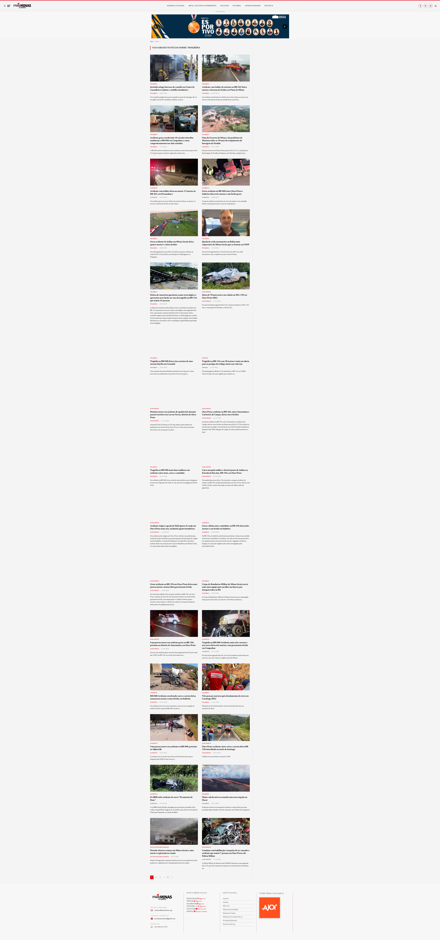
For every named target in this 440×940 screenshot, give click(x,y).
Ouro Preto (206, 292)
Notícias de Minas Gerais (159, 847)
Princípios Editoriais (230, 920)
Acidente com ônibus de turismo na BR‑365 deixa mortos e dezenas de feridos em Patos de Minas (224, 88)
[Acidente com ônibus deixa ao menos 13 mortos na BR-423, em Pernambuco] (174, 172)
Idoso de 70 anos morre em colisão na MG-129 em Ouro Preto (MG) (224, 296)
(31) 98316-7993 (161, 927)
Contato (225, 902)
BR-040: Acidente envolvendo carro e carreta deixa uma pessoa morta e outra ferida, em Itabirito (173, 697)
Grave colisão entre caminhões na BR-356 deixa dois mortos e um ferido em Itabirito (225, 527)
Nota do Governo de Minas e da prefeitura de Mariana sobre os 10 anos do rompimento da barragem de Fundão (222, 141)
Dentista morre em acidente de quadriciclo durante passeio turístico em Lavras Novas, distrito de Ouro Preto (173, 415)
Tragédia (153, 84)
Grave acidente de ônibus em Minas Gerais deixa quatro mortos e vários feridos (172, 243)
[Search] (435, 5)
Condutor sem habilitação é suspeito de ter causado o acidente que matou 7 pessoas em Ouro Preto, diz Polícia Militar (225, 853)
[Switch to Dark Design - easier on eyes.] (4, 6)
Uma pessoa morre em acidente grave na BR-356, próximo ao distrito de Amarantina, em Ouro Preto (173, 644)
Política (268, 6)
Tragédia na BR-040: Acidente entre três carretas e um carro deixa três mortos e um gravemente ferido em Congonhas (225, 645)
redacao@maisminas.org (163, 910)
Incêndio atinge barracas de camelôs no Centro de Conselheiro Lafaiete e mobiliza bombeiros (172, 88)
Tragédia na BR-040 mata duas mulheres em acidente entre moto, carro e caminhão (170, 471)
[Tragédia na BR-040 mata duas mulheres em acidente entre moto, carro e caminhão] (174, 451)
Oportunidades (253, 6)
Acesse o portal (201, 911)
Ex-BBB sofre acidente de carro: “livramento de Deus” (171, 798)
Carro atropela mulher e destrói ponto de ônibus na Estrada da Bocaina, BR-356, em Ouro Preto (225, 471)
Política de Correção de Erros (232, 917)
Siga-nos (202, 899)
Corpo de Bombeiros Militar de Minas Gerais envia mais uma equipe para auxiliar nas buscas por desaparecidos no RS (225, 587)
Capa (151, 41)
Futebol (237, 6)
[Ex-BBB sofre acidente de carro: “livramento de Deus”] (174, 778)
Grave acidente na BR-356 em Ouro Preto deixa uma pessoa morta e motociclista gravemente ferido (173, 585)
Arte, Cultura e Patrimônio (202, 6)
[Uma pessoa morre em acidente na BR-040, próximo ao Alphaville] (174, 727)
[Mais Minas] (22, 5)
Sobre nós (226, 906)
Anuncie (226, 898)
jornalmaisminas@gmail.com (164, 919)
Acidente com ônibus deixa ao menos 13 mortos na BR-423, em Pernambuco (173, 192)
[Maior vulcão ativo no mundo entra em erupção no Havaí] (226, 778)
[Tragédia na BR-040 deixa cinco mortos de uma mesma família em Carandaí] (174, 342)
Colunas (224, 6)
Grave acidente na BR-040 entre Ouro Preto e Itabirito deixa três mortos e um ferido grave (222, 192)
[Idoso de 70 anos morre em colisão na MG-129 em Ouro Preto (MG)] (226, 276)
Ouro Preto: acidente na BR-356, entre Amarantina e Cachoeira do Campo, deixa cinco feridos (225, 413)
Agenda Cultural (176, 6)
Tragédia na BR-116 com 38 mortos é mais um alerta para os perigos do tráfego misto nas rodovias (225, 362)
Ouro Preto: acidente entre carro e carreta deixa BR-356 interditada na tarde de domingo (225, 748)
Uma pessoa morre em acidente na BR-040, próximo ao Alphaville (173, 748)
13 (168, 877)
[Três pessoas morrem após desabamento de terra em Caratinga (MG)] (226, 677)
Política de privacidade (230, 909)
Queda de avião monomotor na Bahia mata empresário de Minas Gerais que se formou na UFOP (225, 243)
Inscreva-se (201, 909)
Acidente (153, 188)
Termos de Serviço (229, 924)
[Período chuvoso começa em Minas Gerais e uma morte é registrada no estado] (174, 831)
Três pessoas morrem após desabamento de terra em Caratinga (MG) (225, 697)
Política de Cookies (229, 913)
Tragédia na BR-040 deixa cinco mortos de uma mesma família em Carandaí (171, 362)
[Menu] (8, 5)
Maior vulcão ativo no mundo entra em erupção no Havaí (224, 798)
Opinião (205, 358)
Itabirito (205, 188)
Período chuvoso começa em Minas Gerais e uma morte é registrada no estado (172, 852)
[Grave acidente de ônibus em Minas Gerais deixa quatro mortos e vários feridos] (174, 222)
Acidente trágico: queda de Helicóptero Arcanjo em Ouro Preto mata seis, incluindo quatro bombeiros (173, 527)
